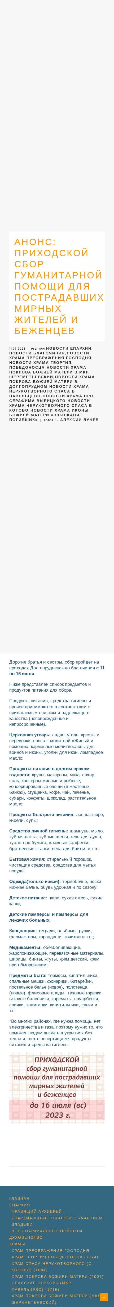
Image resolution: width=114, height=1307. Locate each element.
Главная (19, 1198)
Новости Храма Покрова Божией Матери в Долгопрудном (52, 382)
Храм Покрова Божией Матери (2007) (58, 1276)
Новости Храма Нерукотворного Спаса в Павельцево (49, 391)
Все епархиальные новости (47, 1231)
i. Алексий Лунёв (77, 420)
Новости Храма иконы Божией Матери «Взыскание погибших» (49, 415)
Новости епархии (68, 348)
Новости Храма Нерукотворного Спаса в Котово (50, 405)
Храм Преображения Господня (50, 1251)
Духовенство (26, 1237)
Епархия (19, 1205)
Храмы (17, 1244)
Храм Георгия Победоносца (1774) (55, 1257)
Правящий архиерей (37, 1211)
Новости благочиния (37, 353)
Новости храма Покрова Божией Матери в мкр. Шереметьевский (49, 372)
